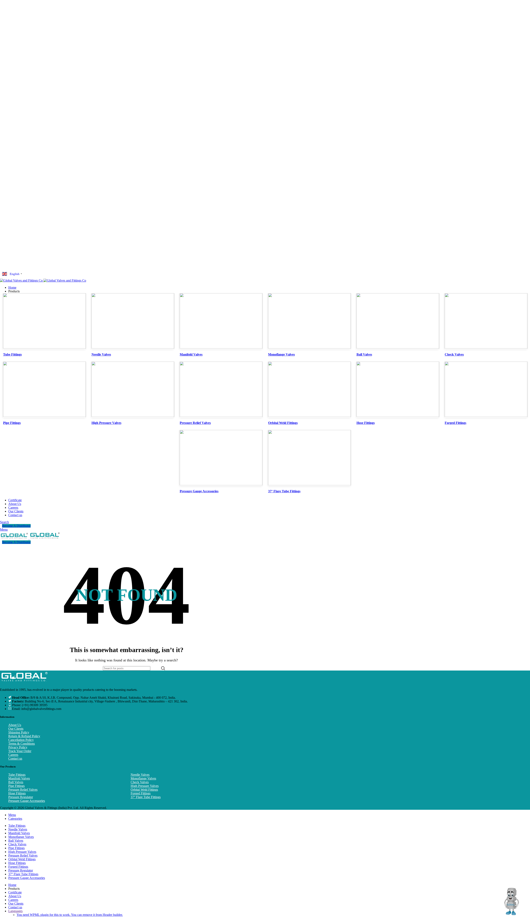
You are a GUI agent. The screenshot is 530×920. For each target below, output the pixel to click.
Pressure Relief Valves (22, 789)
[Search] (163, 668)
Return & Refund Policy (24, 736)
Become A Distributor (16, 526)
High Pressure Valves (145, 786)
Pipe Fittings (16, 786)
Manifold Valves (19, 778)
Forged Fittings (141, 793)
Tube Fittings (16, 774)
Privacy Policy (17, 747)
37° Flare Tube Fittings (146, 797)
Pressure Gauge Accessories (26, 801)
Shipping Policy (18, 732)
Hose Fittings (17, 793)
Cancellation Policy (21, 740)
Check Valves (140, 782)
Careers (13, 755)
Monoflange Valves (143, 778)
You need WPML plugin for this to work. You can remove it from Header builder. (70, 914)
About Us (14, 725)
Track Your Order (19, 751)
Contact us (15, 758)
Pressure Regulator (20, 797)
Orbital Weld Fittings (144, 789)
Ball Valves (15, 782)
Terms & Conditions (21, 743)
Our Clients (15, 728)
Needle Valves (140, 774)
